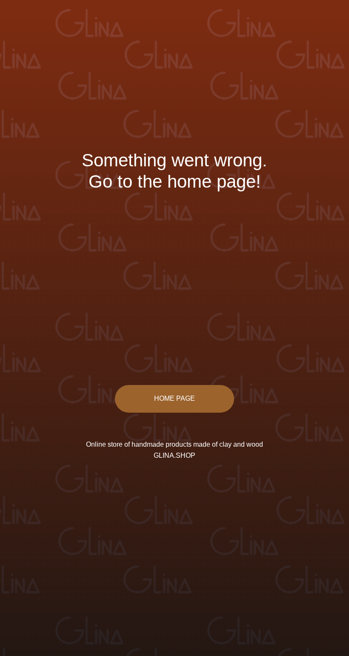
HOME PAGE (174, 398)
